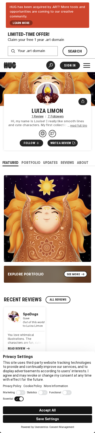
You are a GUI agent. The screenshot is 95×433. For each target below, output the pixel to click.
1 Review (38, 116)
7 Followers (56, 116)
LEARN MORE (21, 23)
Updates (50, 162)
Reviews (67, 162)
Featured (10, 162)
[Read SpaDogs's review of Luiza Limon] (25, 331)
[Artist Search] (50, 65)
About (82, 162)
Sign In (70, 65)
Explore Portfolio (26, 274)
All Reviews (58, 299)
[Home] (10, 65)
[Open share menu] (82, 101)
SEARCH (75, 51)
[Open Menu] (86, 65)
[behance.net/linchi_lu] (42, 133)
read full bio (78, 125)
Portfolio (30, 162)
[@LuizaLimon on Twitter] (52, 133)
